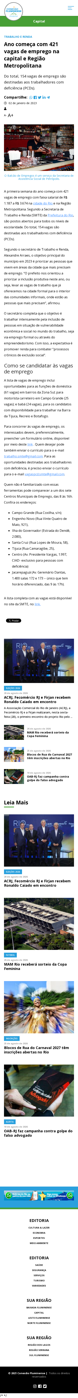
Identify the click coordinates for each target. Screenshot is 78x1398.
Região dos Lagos (39, 1344)
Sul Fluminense (39, 1355)
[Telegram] (48, 97)
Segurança (39, 1270)
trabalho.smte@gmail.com (23, 456)
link (30, 444)
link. (38, 604)
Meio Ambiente (39, 1243)
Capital (39, 1312)
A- (5, 115)
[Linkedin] (44, 97)
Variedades (39, 1285)
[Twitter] (39, 97)
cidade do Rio (43, 203)
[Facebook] (35, 97)
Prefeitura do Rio (60, 215)
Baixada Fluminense (39, 1307)
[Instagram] (35, 1386)
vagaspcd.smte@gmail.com (44, 474)
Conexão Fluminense (13, 11)
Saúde (39, 1264)
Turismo (39, 1280)
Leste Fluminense (39, 1317)
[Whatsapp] (31, 97)
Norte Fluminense (39, 1322)
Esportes (39, 1237)
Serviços (39, 1275)
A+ (10, 115)
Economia (39, 1232)
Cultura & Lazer (39, 1227)
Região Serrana (39, 1350)
